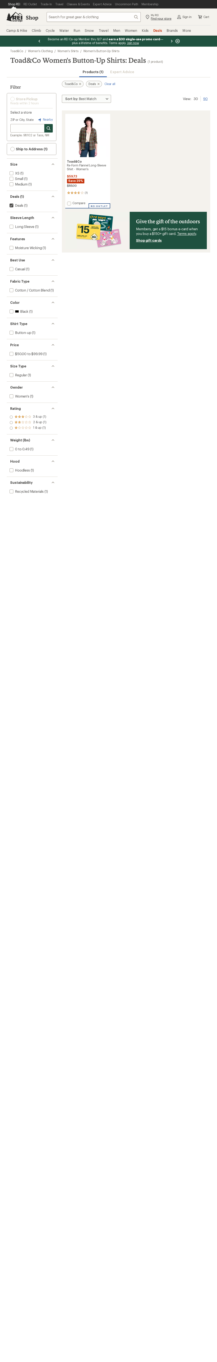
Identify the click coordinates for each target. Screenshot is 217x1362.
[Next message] (171, 41)
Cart (206, 17)
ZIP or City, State (22, 119)
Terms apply (186, 234)
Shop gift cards (149, 240)
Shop (32, 17)
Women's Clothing (40, 51)
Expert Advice (122, 72)
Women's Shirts (68, 51)
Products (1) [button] (93, 72)
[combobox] (94, 17)
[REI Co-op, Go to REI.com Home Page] (14, 17)
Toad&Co (16, 51)
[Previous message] (39, 41)
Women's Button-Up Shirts (101, 51)
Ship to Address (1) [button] (31, 149)
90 (205, 98)
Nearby (47, 119)
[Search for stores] (48, 128)
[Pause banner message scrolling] (177, 41)
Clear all (109, 84)
